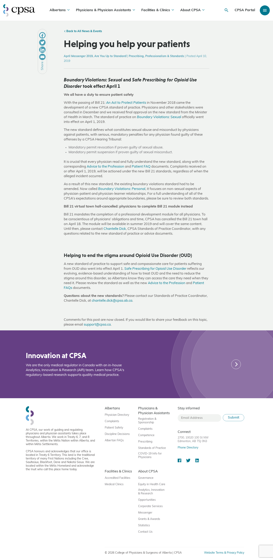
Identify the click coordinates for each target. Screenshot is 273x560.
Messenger (145, 512)
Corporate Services (150, 506)
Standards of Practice (152, 448)
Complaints (112, 421)
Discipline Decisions (117, 434)
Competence (146, 435)
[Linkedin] (42, 49)
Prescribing (145, 441)
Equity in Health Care (151, 484)
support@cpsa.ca (97, 324)
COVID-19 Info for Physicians (150, 455)
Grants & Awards (149, 519)
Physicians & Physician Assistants (103, 10)
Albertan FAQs (114, 440)
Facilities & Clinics (155, 10)
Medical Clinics (114, 484)
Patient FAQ (141, 166)
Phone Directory (188, 447)
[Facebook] (42, 35)
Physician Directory (117, 415)
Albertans (58, 10)
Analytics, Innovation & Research (151, 492)
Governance (145, 478)
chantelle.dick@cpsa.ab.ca (112, 300)
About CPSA (190, 10)
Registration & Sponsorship (147, 421)
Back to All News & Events (84, 31)
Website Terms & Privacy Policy (224, 552)
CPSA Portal (245, 10)
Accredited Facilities (117, 478)
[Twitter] (42, 42)
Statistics (144, 525)
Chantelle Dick (115, 229)
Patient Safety (114, 427)
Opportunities (147, 500)
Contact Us (145, 531)
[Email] (42, 57)
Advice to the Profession (105, 166)
